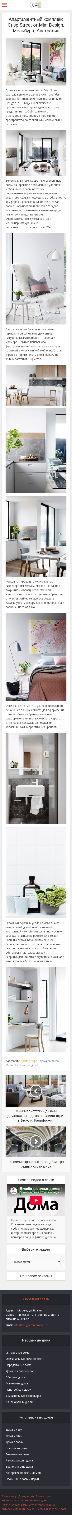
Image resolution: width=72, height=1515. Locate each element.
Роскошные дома (17, 1448)
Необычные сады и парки (22, 1479)
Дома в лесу (14, 1429)
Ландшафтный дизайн (20, 1402)
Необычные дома (26, 1065)
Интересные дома (17, 1352)
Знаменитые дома (17, 1454)
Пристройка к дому (18, 1389)
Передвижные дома (18, 1365)
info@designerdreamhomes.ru (32, 1325)
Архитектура (29, 1061)
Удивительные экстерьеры (23, 1396)
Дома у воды (14, 1436)
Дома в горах (14, 1442)
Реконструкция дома (19, 1460)
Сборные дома (15, 1377)
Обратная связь (36, 1299)
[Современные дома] (36, 4)
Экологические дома (19, 1466)
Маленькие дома (17, 1383)
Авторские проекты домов (23, 1473)
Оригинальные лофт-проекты (25, 1359)
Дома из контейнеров (20, 1371)
